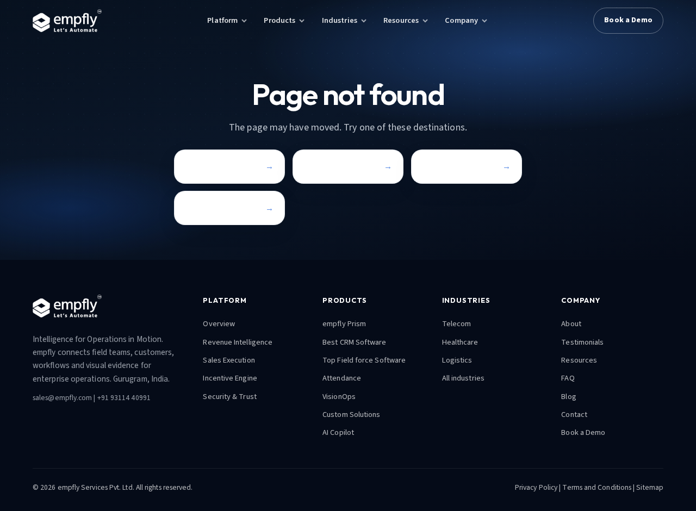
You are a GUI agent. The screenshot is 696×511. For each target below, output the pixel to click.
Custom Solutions (351, 414)
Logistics (457, 360)
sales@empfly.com (62, 397)
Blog (568, 396)
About (571, 323)
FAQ (567, 378)
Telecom (456, 323)
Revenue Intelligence (237, 342)
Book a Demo (628, 20)
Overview (219, 323)
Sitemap (649, 487)
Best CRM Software (354, 342)
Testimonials (582, 342)
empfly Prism (344, 323)
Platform (222, 20)
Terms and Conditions (596, 487)
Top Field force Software (364, 360)
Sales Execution (228, 360)
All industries (463, 378)
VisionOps (339, 396)
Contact (200, 208)
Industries (339, 20)
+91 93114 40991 (124, 397)
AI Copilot (338, 432)
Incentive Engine (230, 378)
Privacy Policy (536, 487)
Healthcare (460, 342)
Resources (401, 20)
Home (196, 166)
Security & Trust (229, 396)
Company (461, 20)
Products (279, 20)
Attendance (341, 378)
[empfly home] (67, 20)
